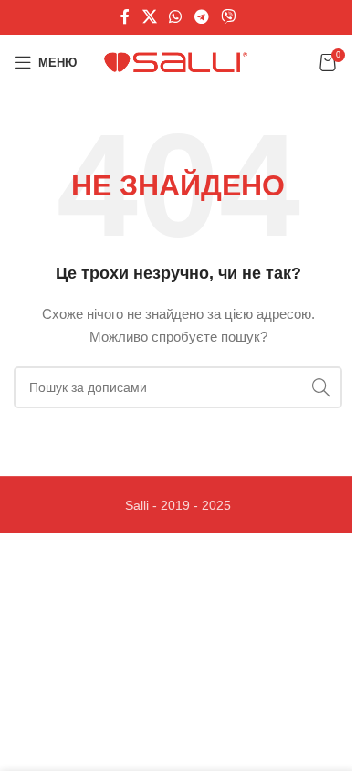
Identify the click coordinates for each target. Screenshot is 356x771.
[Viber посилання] (228, 17)
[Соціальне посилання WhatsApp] (175, 17)
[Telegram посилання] (201, 17)
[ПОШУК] (321, 387)
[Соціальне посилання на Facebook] (125, 17)
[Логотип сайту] (178, 61)
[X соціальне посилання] (149, 17)
